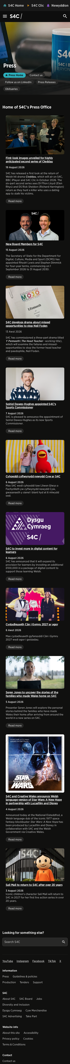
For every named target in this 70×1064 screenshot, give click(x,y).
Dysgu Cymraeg (12, 1010)
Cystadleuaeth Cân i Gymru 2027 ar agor (32, 624)
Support (38, 982)
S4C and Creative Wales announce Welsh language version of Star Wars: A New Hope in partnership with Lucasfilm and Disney (34, 800)
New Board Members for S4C (24, 244)
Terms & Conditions (13, 1044)
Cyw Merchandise (36, 1010)
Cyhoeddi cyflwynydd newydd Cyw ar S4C (33, 476)
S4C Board (25, 998)
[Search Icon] (65, 16)
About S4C (8, 998)
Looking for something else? (23, 933)
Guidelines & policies (25, 976)
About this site (11, 1032)
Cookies (28, 1038)
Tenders (24, 982)
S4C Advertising (12, 1016)
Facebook (38, 961)
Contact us (8, 1061)
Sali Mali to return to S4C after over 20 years (34, 885)
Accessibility (31, 1032)
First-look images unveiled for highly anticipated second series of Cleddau (29, 159)
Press (5, 976)
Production (9, 982)
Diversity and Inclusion (15, 1004)
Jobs (39, 998)
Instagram (23, 961)
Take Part (31, 1016)
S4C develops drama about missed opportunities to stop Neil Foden (28, 324)
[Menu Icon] (4, 16)
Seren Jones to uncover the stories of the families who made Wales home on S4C (32, 694)
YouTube (7, 961)
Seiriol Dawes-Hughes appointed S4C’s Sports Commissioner (31, 405)
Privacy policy (10, 1038)
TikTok (52, 961)
